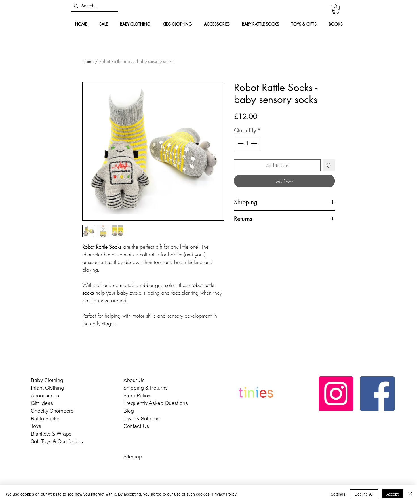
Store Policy (136, 395)
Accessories (45, 395)
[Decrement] (240, 143)
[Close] (410, 493)
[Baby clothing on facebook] (377, 393)
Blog (128, 410)
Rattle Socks (45, 418)
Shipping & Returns (145, 387)
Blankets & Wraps (51, 433)
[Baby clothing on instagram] (336, 393)
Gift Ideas (42, 403)
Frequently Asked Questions (155, 403)
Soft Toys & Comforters (57, 441)
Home (88, 61)
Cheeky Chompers (52, 410)
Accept (392, 494)
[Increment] (254, 143)
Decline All (364, 494)
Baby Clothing (47, 380)
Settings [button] (338, 494)
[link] (335, 9)
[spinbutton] (247, 143)
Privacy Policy (224, 494)
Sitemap (132, 456)
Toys (36, 426)
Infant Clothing (47, 387)
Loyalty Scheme (141, 418)
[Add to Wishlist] (329, 165)
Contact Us (136, 426)
